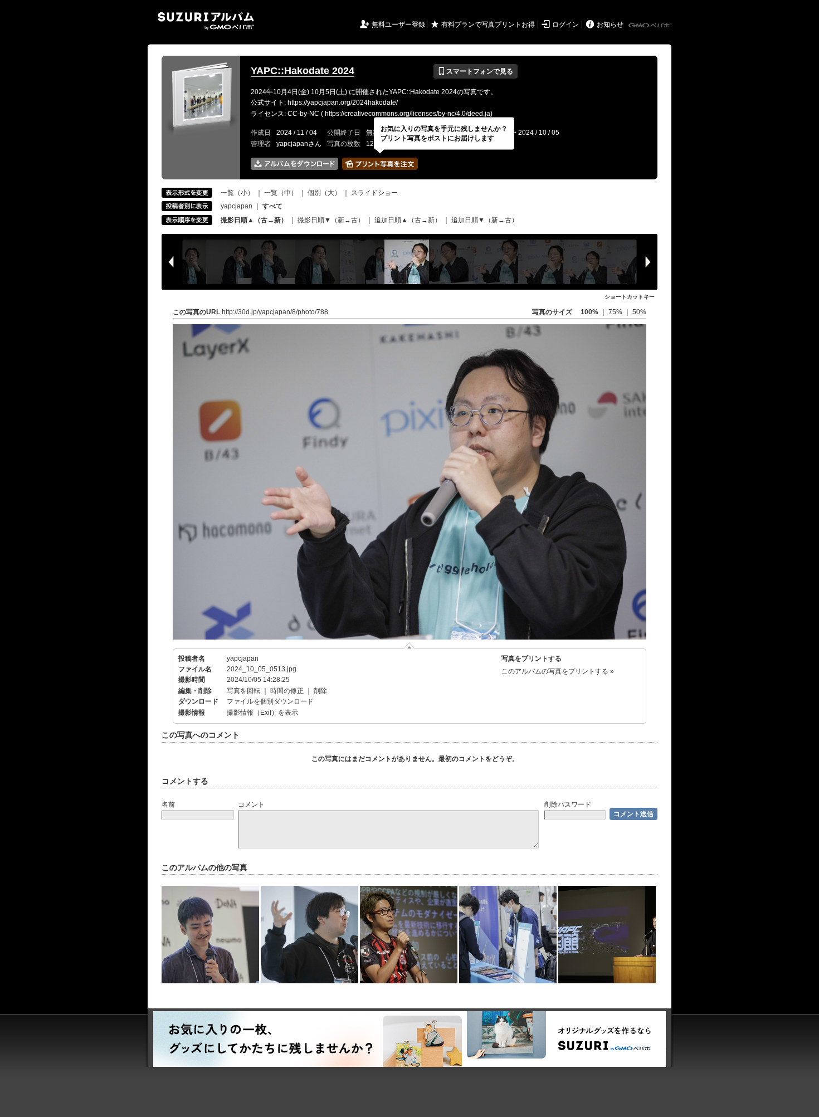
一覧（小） (237, 193)
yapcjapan (236, 206)
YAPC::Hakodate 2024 (302, 70)
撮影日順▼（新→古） (331, 220)
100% (589, 312)
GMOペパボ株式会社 (650, 25)
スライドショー (374, 193)
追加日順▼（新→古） (484, 220)
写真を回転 (243, 691)
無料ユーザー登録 (398, 24)
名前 (168, 804)
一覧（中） (281, 193)
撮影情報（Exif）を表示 (262, 712)
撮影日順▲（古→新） (254, 220)
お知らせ (610, 24)
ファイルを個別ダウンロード (270, 701)
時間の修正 (287, 691)
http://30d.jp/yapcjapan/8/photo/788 (275, 312)
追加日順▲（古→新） (407, 220)
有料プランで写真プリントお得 (488, 24)
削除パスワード (567, 804)
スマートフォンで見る (475, 71)
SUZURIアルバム (206, 21)
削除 (320, 691)
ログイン (565, 24)
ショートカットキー (629, 297)
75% (616, 312)
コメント (251, 804)
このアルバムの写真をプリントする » (557, 671)
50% (639, 312)
